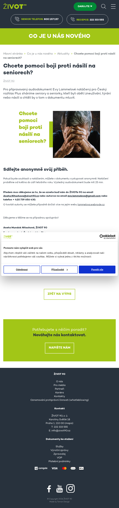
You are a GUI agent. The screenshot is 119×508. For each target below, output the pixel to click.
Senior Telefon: (39, 19)
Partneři (59, 389)
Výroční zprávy (59, 450)
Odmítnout (22, 269)
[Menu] (113, 6)
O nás (59, 381)
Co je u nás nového (40, 54)
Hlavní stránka (13, 54)
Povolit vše (97, 269)
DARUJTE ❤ (85, 6)
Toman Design (63, 502)
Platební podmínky (59, 461)
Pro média (60, 385)
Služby (60, 446)
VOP (59, 458)
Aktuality (63, 54)
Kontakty (59, 396)
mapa (69, 423)
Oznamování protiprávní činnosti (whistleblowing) (59, 400)
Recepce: (90, 20)
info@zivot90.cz (60, 431)
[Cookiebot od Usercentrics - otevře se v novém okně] (101, 236)
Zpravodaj (59, 454)
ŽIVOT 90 (8, 81)
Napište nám (59, 347)
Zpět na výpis (59, 294)
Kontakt (59, 408)
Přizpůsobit (57, 269)
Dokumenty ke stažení (59, 439)
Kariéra (59, 393)
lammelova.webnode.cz (91, 204)
